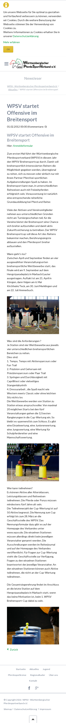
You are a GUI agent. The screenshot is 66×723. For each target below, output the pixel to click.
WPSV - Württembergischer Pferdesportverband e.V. (32, 86)
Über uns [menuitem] (53, 675)
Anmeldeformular (23, 145)
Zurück (14, 649)
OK (8, 49)
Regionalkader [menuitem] (37, 675)
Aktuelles (13, 89)
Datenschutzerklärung (25, 36)
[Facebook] (29, 688)
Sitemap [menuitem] (8, 709)
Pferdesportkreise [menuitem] (17, 675)
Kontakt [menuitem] (33, 680)
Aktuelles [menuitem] (34, 669)
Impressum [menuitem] (45, 709)
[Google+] (37, 688)
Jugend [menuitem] (46, 669)
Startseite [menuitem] (21, 669)
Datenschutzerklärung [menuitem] (25, 709)
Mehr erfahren (11, 42)
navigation (6, 63)
